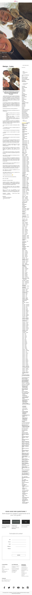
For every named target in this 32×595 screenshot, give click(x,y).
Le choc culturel (24, 408)
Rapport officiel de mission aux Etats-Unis (25, 459)
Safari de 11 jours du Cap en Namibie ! (25, 503)
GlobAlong (23, 101)
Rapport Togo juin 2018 (25, 465)
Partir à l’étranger (24, 78)
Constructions (24, 566)
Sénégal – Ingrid (24, 293)
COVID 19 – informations (26, 383)
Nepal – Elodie (24, 267)
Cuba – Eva (24, 195)
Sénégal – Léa (24, 296)
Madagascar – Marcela (24, 243)
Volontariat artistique (25, 115)
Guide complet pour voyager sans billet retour (25, 389)
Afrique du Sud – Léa (25, 140)
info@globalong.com (7, 521)
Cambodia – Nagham (25, 189)
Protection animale (24, 576)
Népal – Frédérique (25, 268)
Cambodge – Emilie (25, 168)
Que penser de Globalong (4, 572)
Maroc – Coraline (25, 251)
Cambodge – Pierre (25, 184)
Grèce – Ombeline (25, 198)
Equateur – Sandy (25, 196)
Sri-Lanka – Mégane (25, 315)
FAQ (26, 521)
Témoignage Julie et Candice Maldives (25, 471)
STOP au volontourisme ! (26, 469)
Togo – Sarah (24, 345)
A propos (3, 567)
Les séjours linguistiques (26, 422)
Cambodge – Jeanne (25, 177)
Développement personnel (24, 95)
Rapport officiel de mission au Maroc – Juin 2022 (26, 457)
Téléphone (9, 546)
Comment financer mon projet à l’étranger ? (25, 378)
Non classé (23, 104)
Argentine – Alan (25, 146)
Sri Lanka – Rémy (25, 313)
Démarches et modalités (26, 384)
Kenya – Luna (24, 228)
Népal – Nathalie (25, 274)
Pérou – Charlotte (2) (25, 282)
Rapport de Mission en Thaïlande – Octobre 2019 (25, 451)
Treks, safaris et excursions (24, 485)
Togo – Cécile (24, 337)
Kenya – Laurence (25, 233)
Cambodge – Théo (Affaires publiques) (25, 187)
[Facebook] (4, 588)
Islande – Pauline (25, 223)
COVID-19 (23, 93)
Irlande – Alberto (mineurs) (25, 220)
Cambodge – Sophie (25, 185)
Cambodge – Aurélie (25, 159)
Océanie (23, 107)
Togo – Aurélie (24, 336)
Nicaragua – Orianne (25, 280)
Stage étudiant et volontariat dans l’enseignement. (25, 418)
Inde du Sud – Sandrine (24, 213)
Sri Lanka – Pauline (25, 311)
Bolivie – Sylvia (24, 155)
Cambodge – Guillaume (24, 173)
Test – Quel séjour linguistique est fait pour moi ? (25, 477)
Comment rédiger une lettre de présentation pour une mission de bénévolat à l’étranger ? (25, 381)
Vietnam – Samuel (25, 363)
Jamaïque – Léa (24, 225)
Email (10, 544)
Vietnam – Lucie (24, 357)
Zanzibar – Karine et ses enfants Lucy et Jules (25, 373)
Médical (22, 575)
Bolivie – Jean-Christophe (24, 153)
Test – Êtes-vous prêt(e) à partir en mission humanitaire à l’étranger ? (25, 474)
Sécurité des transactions (16, 593)
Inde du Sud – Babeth (25, 209)
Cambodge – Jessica (25, 178)
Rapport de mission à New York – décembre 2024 (25, 434)
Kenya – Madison (25, 229)
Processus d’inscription (25, 79)
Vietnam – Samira (25, 362)
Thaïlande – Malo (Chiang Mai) (25, 331)
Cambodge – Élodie (25, 166)
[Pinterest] (14, 588)
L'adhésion (14, 567)
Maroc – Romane (25, 256)
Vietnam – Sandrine (25, 365)
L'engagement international (14, 571)
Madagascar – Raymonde (24, 249)
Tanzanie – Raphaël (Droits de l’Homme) (25, 318)
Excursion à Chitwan (25, 490)
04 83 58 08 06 (16, 521)
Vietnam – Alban (25, 349)
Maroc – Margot (24, 254)
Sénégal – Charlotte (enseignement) (25, 292)
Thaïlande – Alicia (25, 323)
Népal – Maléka (24, 273)
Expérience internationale (24, 81)
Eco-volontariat (24, 96)
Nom (10, 539)
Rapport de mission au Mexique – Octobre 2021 (26, 444)
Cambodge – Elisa (25, 165)
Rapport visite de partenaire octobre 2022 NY (25, 468)
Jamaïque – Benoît (25, 224)
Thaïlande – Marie (25, 332)
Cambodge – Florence (25, 171)
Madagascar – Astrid (25, 235)
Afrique (23, 88)
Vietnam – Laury (24, 355)
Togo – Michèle (24, 342)
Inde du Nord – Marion (25, 208)
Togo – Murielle (24, 343)
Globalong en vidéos (25, 385)
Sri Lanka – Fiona (25, 308)
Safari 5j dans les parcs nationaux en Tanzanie (25, 500)
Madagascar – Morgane (24, 245)
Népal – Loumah (24, 272)
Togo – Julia (24, 338)
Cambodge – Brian (25, 160)
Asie (22, 92)
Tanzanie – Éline (24, 316)
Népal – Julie (24, 271)
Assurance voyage (25, 393)
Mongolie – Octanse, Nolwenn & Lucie (25, 259)
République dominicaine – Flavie (25, 287)
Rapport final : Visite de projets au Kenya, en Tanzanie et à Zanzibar (25, 454)
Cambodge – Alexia (25, 156)
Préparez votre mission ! (25, 109)
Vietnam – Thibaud (25, 368)
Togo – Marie (24, 339)
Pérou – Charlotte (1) (25, 281)
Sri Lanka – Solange (25, 314)
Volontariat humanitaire (25, 116)
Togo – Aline (24, 333)
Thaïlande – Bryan (25, 326)
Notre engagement (5, 569)
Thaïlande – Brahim (25, 325)
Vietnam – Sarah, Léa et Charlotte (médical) (25, 367)
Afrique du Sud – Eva (25, 133)
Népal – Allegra (24, 263)
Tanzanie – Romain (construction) (25, 320)
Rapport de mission (25, 432)
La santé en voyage (25, 411)
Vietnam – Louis (24, 356)
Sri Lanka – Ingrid (25, 309)
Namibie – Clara (24, 262)
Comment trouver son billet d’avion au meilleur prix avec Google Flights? (25, 400)
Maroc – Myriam (24, 255)
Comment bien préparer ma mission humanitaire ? (26, 375)
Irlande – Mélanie (25, 222)
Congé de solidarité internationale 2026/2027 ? (26, 404)
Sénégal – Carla (24, 290)
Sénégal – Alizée (25, 289)
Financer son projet (15, 569)
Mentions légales (26, 592)
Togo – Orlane (24, 344)
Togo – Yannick (24, 348)
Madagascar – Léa (25, 241)
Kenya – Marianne (25, 230)
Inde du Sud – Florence (24, 211)
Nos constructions (25, 429)
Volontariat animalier (25, 114)
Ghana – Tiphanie (25, 197)
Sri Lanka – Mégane (25, 310)
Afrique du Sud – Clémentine (24, 128)
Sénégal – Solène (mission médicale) (25, 299)
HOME (3, 56)
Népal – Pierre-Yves (25, 277)
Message (9, 548)
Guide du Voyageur (25, 391)
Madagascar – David (25, 236)
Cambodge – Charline (25, 162)
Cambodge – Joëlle (25, 179)
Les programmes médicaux (24, 421)
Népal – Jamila (24, 269)
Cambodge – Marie (25, 182)
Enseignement (24, 99)
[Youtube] (18, 588)
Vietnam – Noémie (25, 361)
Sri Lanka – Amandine (25, 304)
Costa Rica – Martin (25, 192)
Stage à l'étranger (24, 113)
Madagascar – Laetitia (24, 239)
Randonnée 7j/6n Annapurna (25, 494)
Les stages (14, 572)
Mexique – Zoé (24, 257)
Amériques (23, 89)
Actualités (23, 86)
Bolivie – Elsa (24, 151)
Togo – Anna (24, 334)
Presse (3, 570)
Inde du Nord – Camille (24, 205)
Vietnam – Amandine (25, 350)
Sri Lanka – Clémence (25, 305)
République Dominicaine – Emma (25, 285)
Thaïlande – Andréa (25, 324)
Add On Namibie (24, 87)
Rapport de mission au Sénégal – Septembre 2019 (25, 446)
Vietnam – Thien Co (25, 369)
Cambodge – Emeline (25, 167)
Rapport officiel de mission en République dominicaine (25, 464)
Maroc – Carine (24, 250)
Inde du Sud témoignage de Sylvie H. (25, 217)
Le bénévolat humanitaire (24, 406)
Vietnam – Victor (25, 370)
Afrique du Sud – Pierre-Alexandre (25, 145)
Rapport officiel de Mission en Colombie (25, 461)
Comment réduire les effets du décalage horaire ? (25, 397)
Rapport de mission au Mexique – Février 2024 (25, 442)
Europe (23, 100)
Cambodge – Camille (25, 161)
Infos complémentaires (25, 392)
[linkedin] (23, 588)
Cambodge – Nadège (25, 183)
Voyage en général (25, 118)
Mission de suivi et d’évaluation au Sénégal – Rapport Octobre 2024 (25, 426)
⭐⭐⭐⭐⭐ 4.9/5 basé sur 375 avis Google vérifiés (26, 123)
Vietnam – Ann (24, 351)
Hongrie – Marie (24, 201)
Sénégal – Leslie (25, 297)
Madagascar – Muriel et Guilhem (25, 247)
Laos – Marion (24, 234)
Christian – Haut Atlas (25, 190)
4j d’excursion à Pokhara (24, 488)
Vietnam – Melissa (25, 360)
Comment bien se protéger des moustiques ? (25, 413)
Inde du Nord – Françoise (24, 207)
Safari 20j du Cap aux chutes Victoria (25, 498)
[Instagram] (28, 588)
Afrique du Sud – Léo (25, 141)
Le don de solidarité (15, 568)
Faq (2, 568)
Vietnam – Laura (25, 354)
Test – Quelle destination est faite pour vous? (25, 480)
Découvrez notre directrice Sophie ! (25, 387)
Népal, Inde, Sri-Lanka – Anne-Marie (25, 279)
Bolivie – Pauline (25, 154)
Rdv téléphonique (6, 581)
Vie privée (14, 592)
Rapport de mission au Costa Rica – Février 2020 (25, 437)
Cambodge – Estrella (25, 170)
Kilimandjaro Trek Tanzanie (25, 492)
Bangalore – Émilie (25, 148)
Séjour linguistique (25, 110)
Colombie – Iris (24, 191)
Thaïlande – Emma (25, 329)
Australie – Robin (25, 147)
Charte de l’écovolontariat (24, 395)
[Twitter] (9, 588)
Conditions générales (19, 592)
